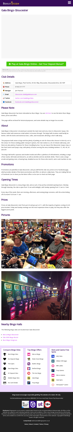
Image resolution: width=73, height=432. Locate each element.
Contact (36, 424)
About (31, 424)
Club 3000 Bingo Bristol (10, 337)
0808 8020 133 (34, 398)
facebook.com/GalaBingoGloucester (27, 102)
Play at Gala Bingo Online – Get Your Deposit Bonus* (38, 63)
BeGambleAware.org (19, 398)
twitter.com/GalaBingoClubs (24, 98)
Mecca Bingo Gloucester (11, 335)
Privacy (46, 424)
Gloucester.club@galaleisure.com (26, 94)
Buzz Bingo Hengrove (10, 340)
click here (48, 113)
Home (26, 424)
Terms (41, 424)
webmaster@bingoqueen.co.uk (41, 421)
